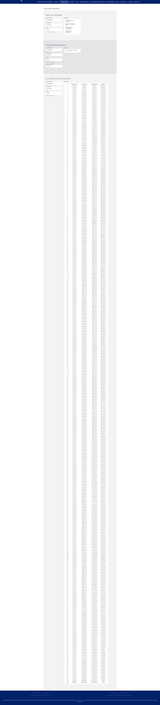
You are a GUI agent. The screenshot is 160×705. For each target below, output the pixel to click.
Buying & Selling (65, 2)
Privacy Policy (123, 693)
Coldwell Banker (37, 693)
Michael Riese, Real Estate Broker (45, 1)
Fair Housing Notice (126, 695)
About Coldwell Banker (110, 1)
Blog (77, 2)
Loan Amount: (49, 17)
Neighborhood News (84, 1)
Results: (66, 17)
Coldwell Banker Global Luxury (97, 1)
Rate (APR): (48, 22)
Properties (57, 2)
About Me (72, 2)
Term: (47, 27)
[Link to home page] (26, 2)
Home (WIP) (136, 1)
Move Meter (123, 1)
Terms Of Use (114, 693)
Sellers (117, 1)
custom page (130, 1)
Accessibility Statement (113, 695)
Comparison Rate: (50, 64)
